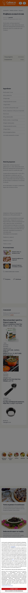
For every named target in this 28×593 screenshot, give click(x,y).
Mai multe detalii (13, 546)
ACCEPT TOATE (14, 589)
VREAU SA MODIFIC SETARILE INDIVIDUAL (14, 590)
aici (13, 559)
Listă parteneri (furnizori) (7, 585)
